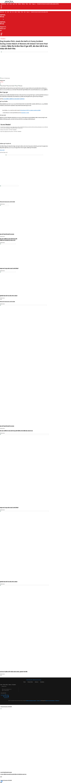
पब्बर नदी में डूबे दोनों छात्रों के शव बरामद (7, 234)
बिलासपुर (23, 4)
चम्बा (16, 4)
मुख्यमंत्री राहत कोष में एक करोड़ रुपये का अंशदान (8, 295)
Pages (33, 4)
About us (36, 681)
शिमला (27, 4)
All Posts (2, 81)
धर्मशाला (19, 4)
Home (24, 681)
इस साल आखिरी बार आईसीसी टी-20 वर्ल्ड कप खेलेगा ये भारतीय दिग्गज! (13, 98)
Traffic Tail (39, 700)
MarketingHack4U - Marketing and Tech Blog (33, 679)
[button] (1, 9)
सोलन (30, 4)
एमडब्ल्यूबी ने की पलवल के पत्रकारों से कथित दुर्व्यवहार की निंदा (48, 4)
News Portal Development (50, 700)
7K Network (57, 700)
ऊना (7, 4)
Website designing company (31, 700)
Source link (2, 150)
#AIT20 (27, 110)
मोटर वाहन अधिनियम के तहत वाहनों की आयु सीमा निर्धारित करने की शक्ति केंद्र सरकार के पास (16, 430)
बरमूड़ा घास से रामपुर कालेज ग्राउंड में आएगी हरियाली (9, 268)
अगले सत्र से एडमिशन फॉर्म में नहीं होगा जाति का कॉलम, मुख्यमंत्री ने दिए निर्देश (13, 671)
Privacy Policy (30, 681)
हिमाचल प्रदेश (3, 4)
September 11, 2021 (25, 112)
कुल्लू (14, 4)
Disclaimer (42, 681)
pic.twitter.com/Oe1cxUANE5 (35, 110)
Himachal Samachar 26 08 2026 (7, 201)
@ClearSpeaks (23, 110)
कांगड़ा (10, 4)
